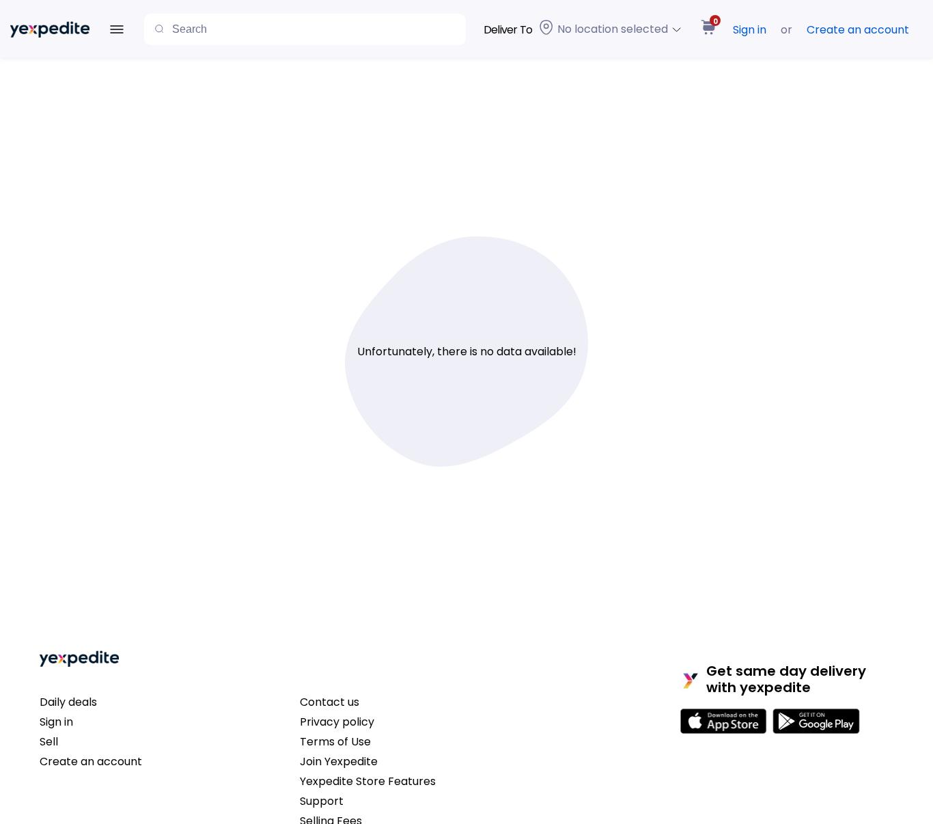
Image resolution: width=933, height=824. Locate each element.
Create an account (858, 30)
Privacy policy (337, 722)
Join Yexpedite (339, 761)
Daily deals (68, 702)
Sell (49, 742)
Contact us (329, 702)
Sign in (749, 30)
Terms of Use (335, 742)
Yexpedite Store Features (368, 781)
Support (322, 801)
